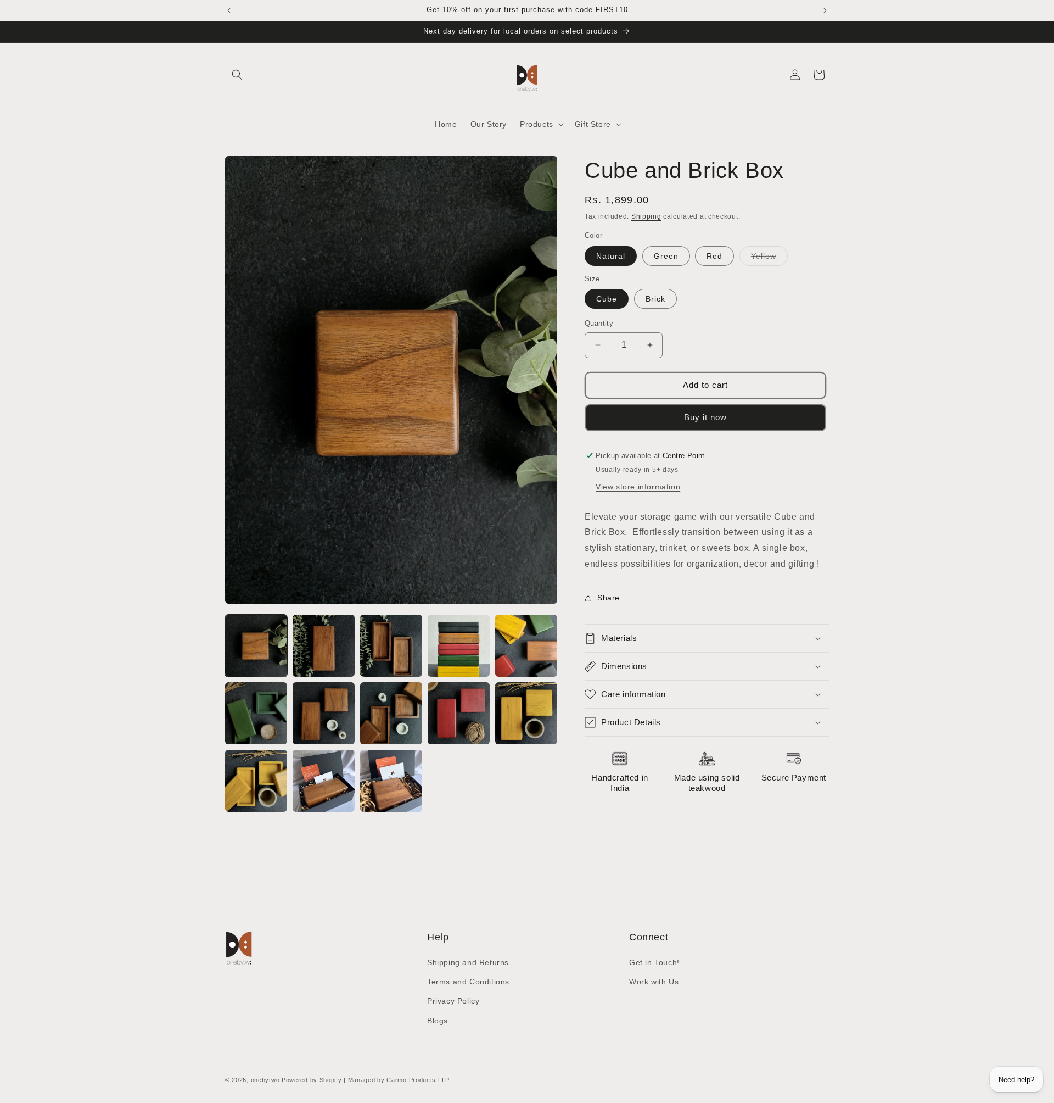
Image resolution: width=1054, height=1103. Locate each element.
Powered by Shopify (312, 1080)
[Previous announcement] (229, 10)
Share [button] (608, 597)
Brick (655, 298)
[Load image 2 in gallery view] (324, 646)
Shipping (646, 216)
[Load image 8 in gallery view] (391, 713)
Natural (610, 256)
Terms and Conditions (468, 981)
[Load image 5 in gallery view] (526, 646)
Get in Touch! (654, 962)
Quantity (599, 323)
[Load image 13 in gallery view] (391, 781)
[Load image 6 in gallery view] (256, 713)
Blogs (437, 1020)
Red (714, 256)
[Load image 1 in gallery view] (256, 646)
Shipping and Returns (468, 962)
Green (666, 256)
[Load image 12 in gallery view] (324, 781)
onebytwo (265, 1080)
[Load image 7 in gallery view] (324, 713)
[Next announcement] (825, 10)
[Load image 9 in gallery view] (459, 713)
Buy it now (705, 417)
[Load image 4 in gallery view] (459, 646)
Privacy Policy (453, 1000)
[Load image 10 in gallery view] (526, 713)
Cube (606, 298)
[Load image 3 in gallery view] (391, 646)
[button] (237, 75)
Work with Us (654, 981)
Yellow (769, 258)
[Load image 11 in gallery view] (256, 781)
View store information (638, 486)
